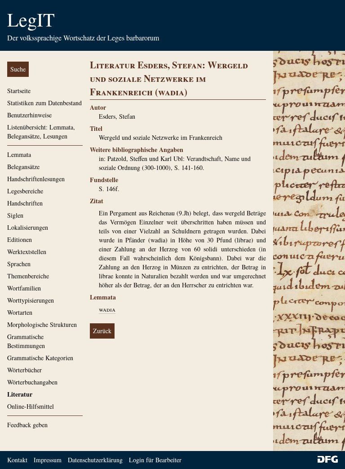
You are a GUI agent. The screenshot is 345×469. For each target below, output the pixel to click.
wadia (107, 309)
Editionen (19, 239)
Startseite (19, 90)
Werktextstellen (26, 251)
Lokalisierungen (27, 227)
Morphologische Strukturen (42, 324)
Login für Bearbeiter (155, 460)
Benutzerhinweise (29, 115)
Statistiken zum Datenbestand (44, 102)
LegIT (31, 19)
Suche (18, 69)
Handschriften (25, 203)
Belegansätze (23, 166)
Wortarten (19, 312)
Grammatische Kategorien (40, 357)
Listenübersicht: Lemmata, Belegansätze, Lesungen (41, 131)
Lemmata (19, 154)
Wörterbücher (24, 370)
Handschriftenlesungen (36, 178)
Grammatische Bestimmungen (26, 341)
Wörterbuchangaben (32, 382)
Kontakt (17, 460)
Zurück (102, 330)
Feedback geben (27, 424)
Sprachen (19, 263)
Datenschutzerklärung (95, 460)
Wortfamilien (24, 288)
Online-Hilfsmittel (30, 406)
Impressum (48, 460)
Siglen (15, 215)
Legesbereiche (25, 191)
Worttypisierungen (30, 300)
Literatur (19, 394)
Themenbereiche (28, 276)
